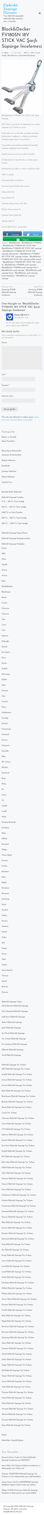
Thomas (5, 976)
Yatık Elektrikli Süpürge (11, 1055)
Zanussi (5, 992)
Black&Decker (13, 55)
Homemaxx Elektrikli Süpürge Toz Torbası (19, 1206)
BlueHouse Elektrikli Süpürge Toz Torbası (18, 1096)
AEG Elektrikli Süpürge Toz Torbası (16, 1069)
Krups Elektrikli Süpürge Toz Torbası (16, 1255)
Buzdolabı (6, 466)
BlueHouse (6, 592)
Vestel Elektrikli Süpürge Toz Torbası (17, 1398)
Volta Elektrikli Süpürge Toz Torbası (16, 1403)
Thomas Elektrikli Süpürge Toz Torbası (17, 1392)
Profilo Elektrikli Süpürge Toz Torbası (17, 1310)
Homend (5, 734)
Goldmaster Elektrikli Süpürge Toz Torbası (19, 1195)
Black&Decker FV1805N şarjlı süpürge (20, 265)
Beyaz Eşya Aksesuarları (11, 451)
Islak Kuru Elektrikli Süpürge (13, 1017)
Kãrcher (5, 767)
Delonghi (5, 641)
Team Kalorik (7, 970)
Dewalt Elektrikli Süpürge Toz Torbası (17, 1140)
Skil (3, 943)
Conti (4, 625)
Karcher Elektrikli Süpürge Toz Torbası (17, 1233)
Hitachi (5, 723)
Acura (4, 548)
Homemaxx (6, 729)
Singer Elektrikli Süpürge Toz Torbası (17, 1365)
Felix (3, 696)
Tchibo (4, 965)
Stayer (4, 948)
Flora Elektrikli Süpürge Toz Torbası (16, 1190)
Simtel (4, 932)
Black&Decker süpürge (25, 276)
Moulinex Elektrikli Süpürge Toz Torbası (18, 1283)
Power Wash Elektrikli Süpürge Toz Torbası (19, 1299)
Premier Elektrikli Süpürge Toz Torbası (17, 1305)
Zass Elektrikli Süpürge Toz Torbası (16, 1425)
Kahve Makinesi (8, 477)
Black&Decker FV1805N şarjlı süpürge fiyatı (19, 268)
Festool (5, 702)
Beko (4, 581)
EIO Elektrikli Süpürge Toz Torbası (16, 1157)
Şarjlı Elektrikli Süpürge (27, 55)
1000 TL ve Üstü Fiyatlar (12, 512)
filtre (12, 180)
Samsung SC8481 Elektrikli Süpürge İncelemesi (35, 292)
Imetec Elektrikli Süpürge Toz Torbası (17, 1228)
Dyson (4, 663)
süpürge (5, 278)
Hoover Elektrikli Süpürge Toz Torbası (17, 1217)
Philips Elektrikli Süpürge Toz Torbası (17, 1294)
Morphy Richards (9, 822)
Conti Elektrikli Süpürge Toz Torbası (16, 1124)
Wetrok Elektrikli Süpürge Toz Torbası (17, 1414)
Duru (4, 658)
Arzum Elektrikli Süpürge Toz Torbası (17, 1085)
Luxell (4, 811)
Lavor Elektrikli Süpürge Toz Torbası (16, 1261)
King (3, 778)
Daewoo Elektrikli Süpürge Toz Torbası (17, 1135)
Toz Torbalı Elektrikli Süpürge (14, 1039)
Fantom (5, 691)
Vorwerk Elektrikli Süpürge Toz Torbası (17, 1409)
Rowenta (5, 893)
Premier (5, 861)
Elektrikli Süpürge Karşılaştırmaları (16, 538)
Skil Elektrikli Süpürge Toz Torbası (15, 1370)
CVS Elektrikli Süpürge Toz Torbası (16, 1129)
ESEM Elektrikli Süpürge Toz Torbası (17, 1168)
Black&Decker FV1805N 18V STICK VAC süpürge (22, 248)
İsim (4, 375)
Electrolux (6, 674)
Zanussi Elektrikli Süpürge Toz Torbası (17, 1420)
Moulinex (5, 828)
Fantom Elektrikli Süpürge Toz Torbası (17, 1179)
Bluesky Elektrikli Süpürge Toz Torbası (17, 1102)
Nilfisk (4, 839)
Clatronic (5, 608)
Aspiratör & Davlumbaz (11, 455)
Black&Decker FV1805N (31, 243)
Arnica (4, 570)
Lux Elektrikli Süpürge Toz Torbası (16, 1266)
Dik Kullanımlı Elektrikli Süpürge (15, 1006)
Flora (4, 707)
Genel (4, 1435)
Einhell (4, 669)
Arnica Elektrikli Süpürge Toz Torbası (17, 1080)
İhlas (4, 756)
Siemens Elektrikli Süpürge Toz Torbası (17, 1348)
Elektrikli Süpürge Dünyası (10, 9)
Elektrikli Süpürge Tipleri (12, 1002)
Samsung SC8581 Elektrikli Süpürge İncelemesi (9, 292)
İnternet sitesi (7, 396)
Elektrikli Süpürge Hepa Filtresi (14, 533)
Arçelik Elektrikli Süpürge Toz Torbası (17, 1074)
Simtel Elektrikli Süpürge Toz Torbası (17, 1354)
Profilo (4, 866)
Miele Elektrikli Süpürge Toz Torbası (16, 1277)
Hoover (5, 740)
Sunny (4, 954)
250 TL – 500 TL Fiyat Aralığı (14, 518)
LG (3, 800)
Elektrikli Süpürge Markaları (13, 544)
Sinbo (4, 937)
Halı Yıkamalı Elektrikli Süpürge (15, 1011)
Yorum (4, 343)
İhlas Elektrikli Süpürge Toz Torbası (16, 1222)
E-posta (5, 385)
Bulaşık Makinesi (8, 460)
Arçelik (4, 564)
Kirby (4, 784)
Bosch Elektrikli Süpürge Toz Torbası (16, 1107)
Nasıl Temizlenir (8, 441)
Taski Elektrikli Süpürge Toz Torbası (16, 1387)
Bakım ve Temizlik (9, 437)
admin (6, 53)
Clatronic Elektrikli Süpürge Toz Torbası (18, 1118)
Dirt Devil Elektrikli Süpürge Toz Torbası (18, 1146)
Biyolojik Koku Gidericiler (12, 492)
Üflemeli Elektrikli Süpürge (12, 1050)
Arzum (4, 575)
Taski (4, 959)
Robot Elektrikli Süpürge (12, 1022)
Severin (5, 921)
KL (3, 789)
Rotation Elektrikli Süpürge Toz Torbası (18, 1327)
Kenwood (5, 773)
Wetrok (5, 987)
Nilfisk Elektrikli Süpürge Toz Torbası (17, 1288)
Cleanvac (5, 614)
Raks (4, 877)
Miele (4, 817)
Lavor (4, 795)
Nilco (4, 833)
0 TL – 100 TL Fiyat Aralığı (13, 501)
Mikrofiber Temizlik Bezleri (12, 1440)
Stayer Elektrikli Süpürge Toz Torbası (17, 1376)
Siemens (5, 926)
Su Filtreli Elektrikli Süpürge (13, 1033)
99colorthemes (16, 1512)
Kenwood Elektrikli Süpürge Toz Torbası (18, 1239)
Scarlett (5, 910)
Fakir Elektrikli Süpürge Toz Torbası (16, 1173)
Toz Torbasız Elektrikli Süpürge (14, 1044)
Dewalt (4, 647)
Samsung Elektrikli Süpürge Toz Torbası (18, 1338)
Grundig (5, 718)
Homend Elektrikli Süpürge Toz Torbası (18, 1211)
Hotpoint (5, 745)
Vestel (4, 981)
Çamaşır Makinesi (9, 471)
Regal (4, 882)
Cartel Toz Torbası (9, 1113)
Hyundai (5, 751)
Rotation (5, 888)
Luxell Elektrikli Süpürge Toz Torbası (16, 1272)
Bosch (4, 597)
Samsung (5, 899)
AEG (3, 554)
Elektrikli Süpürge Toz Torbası (14, 1065)
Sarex (4, 904)
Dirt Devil (6, 652)
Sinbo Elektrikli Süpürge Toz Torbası (16, 1359)
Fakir (4, 685)
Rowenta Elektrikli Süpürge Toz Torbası (18, 1332)
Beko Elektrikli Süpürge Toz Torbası (16, 1091)
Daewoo (5, 636)
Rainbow (5, 872)
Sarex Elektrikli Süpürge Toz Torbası (16, 1343)
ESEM (4, 680)
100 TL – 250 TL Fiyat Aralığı (14, 507)
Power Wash (7, 855)
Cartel (4, 603)
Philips (4, 850)
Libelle (4, 806)
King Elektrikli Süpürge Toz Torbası (16, 1244)
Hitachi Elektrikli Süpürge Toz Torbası (17, 1200)
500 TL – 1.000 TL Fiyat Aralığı (15, 523)
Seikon (4, 915)
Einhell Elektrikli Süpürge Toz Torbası (17, 1151)
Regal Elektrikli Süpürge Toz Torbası (16, 1321)
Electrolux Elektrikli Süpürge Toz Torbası (18, 1162)
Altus (4, 559)
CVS (3, 630)
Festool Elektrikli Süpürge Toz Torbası (17, 1184)
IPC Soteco (6, 762)
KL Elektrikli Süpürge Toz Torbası (15, 1250)
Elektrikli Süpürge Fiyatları (13, 497)
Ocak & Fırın (7, 482)
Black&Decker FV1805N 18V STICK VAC (19, 246)
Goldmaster (6, 713)
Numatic (5, 844)
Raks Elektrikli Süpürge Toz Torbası (16, 1316)
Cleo (3, 619)
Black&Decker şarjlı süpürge (13, 270)
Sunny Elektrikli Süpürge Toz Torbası (17, 1381)
